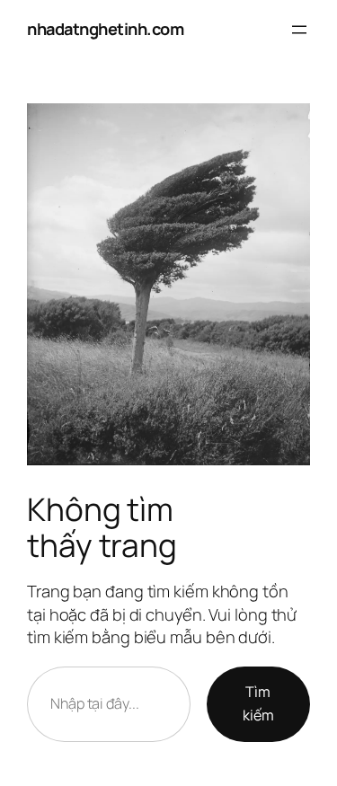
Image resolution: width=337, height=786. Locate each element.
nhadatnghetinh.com (105, 29)
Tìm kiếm (258, 703)
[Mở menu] (299, 29)
